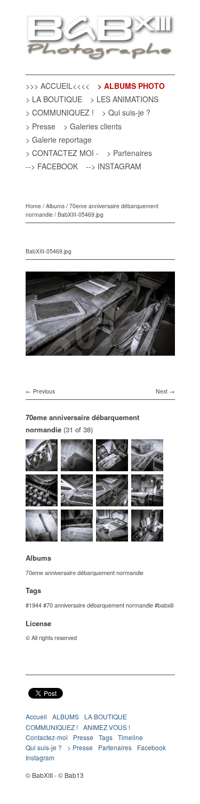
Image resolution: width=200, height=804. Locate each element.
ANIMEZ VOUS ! (106, 727)
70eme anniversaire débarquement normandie (84, 572)
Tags (106, 737)
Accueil (36, 716)
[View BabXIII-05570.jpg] (112, 466)
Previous (44, 391)
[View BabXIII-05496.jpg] (77, 501)
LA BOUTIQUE (105, 716)
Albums (55, 206)
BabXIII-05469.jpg (80, 214)
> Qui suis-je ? (126, 112)
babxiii (165, 605)
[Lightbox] (100, 357)
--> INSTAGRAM (113, 166)
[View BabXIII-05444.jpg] (112, 536)
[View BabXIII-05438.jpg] (147, 536)
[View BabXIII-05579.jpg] (77, 466)
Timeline (130, 737)
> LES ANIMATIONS (124, 99)
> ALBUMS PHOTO (131, 85)
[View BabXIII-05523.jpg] (42, 501)
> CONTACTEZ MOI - (62, 152)
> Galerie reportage (59, 139)
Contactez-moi (47, 737)
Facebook (151, 747)
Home (33, 206)
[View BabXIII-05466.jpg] (147, 501)
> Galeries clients (92, 126)
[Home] (100, 38)
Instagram (40, 757)
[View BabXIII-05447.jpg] (77, 536)
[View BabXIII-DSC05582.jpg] (42, 466)
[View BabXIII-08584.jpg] (42, 536)
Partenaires (115, 747)
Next (161, 391)
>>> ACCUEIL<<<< (58, 85)
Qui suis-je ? (44, 747)
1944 (35, 605)
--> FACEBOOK (52, 166)
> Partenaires (129, 152)
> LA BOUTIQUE (54, 99)
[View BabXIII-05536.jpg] (147, 466)
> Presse (40, 126)
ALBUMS (65, 716)
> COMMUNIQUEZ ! (60, 112)
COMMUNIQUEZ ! (52, 727)
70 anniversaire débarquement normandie (99, 605)
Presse (83, 737)
